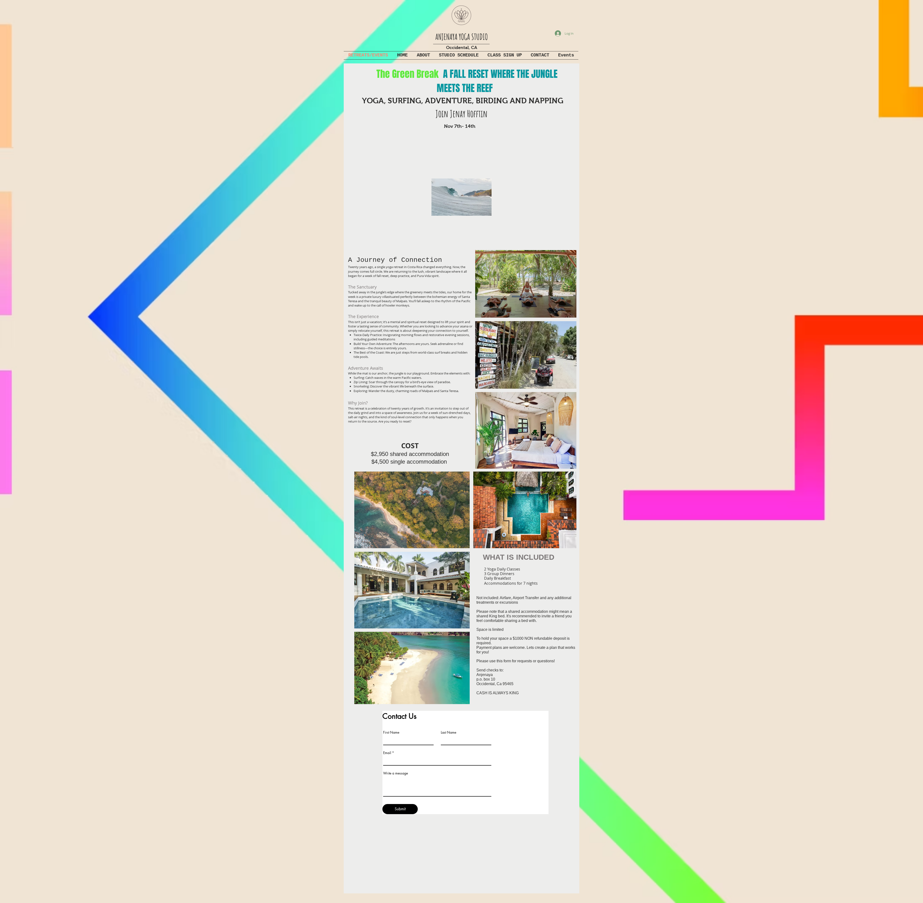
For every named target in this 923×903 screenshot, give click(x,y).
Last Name (448, 732)
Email (387, 753)
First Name (391, 732)
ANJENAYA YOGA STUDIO (461, 36)
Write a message (395, 773)
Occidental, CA (461, 47)
